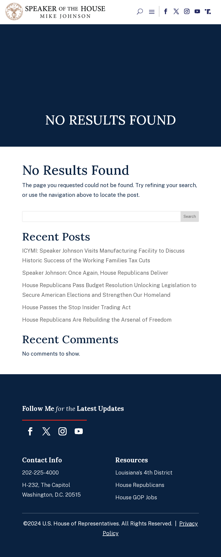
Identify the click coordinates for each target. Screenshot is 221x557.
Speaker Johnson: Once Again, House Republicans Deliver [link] (95, 273)
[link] (55, 11)
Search (190, 216)
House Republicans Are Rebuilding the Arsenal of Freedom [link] (97, 320)
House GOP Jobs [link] (136, 497)
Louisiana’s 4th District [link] (143, 472)
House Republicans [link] (139, 485)
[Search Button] (140, 11)
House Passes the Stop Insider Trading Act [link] (76, 307)
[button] (151, 11)
